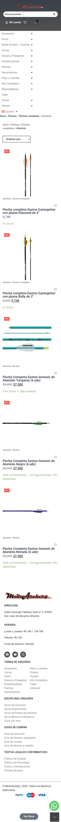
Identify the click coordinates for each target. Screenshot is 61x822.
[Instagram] (23, 654)
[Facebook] (7, 654)
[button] (17, 33)
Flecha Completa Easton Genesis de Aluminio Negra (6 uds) (29, 462)
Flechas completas (29, 116)
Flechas (12, 116)
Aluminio (7, 198)
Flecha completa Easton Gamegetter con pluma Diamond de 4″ (29, 211)
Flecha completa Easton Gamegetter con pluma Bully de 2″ (29, 294)
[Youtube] (15, 654)
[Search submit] (54, 14)
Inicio (3, 116)
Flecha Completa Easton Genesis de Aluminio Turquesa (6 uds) (29, 378)
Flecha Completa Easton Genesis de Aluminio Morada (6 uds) (29, 550)
